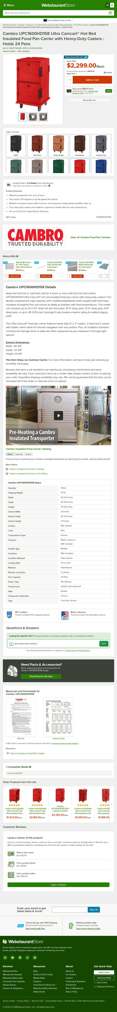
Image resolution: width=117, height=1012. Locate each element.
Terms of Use (71, 651)
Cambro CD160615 (14, 773)
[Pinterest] (35, 957)
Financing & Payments (75, 981)
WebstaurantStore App (13, 978)
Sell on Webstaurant (74, 988)
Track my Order (104, 978)
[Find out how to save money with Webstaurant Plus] (5, 263)
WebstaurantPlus (10, 971)
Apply (109, 91)
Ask (104, 643)
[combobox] (58, 13)
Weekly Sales (39, 978)
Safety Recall (39, 992)
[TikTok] (27, 957)
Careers (69, 978)
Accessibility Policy (54, 1001)
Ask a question (24, 51)
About (9, 454)
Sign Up (94, 909)
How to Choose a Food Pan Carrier (36, 753)
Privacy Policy (84, 651)
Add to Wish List (89, 100)
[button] (22, 116)
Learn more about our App (88, 928)
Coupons (37, 981)
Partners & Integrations (13, 988)
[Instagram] (5, 957)
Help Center (104, 972)
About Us (70, 971)
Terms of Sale (9, 1001)
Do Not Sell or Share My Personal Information (85, 1001)
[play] (58, 415)
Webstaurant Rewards (12, 974)
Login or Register (58, 885)
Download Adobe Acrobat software (65, 743)
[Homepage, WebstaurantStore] (58, 5)
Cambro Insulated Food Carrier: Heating (28, 449)
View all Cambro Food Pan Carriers (90, 237)
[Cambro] (35, 237)
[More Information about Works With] (17, 256)
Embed (28, 454)
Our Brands (71, 974)
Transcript (19, 454)
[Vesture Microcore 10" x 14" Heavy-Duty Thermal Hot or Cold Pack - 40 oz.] (18, 270)
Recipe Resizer (9, 985)
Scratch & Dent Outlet (43, 974)
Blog (35, 971)
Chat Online (102, 983)
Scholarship (71, 985)
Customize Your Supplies (14, 981)
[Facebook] (20, 957)
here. (26, 363)
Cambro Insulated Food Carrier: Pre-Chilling (28, 474)
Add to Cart (14, 276)
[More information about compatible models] (30, 767)
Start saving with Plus (35, 928)
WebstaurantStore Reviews (45, 988)
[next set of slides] (111, 270)
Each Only (71, 61)
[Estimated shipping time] (49, 185)
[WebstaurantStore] (38, 941)
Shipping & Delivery (105, 987)
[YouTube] (12, 957)
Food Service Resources (44, 985)
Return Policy (71, 992)
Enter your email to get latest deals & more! (31, 910)
